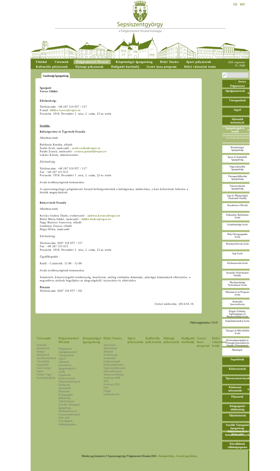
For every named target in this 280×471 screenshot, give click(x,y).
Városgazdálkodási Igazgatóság (237, 177)
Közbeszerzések (66, 378)
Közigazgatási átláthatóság (65, 396)
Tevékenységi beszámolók (110, 356)
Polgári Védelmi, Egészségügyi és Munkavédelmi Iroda (237, 314)
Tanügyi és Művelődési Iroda (237, 331)
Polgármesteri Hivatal (68, 340)
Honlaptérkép (166, 456)
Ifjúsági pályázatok (171, 340)
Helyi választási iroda (219, 341)
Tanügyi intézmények (43, 353)
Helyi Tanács (112, 338)
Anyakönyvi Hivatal (237, 205)
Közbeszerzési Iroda (237, 263)
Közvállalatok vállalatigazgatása (67, 422)
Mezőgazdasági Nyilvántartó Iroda (237, 283)
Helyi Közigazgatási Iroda (237, 235)
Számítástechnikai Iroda (237, 321)
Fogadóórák (64, 375)
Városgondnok (66, 355)
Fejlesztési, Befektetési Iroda (237, 216)
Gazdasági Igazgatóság (237, 137)
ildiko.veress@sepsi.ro (65, 110)
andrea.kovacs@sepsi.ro (104, 215)
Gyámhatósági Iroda (237, 224)
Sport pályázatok (135, 340)
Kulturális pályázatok (153, 340)
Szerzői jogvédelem (186, 456)
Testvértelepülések (46, 377)
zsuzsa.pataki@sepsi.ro (90, 151)
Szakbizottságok (111, 361)
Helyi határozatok (112, 371)
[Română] (236, 4)
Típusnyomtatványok (69, 381)
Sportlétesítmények (46, 358)
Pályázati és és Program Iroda (237, 293)
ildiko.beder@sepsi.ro (96, 219)
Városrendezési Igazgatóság (237, 187)
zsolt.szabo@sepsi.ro (86, 148)
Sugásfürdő (43, 364)
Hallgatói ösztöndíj (188, 340)
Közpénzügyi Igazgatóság (92, 340)
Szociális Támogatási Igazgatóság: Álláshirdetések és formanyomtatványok (69, 409)
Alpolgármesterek (67, 352)
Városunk (44, 338)
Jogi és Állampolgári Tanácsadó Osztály (237, 196)
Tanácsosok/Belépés (113, 374)
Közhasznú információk (64, 386)
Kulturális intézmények (43, 346)
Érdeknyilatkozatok (113, 364)
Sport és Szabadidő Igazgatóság (237, 158)
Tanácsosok (109, 345)
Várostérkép (43, 361)
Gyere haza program (203, 341)
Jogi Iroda (237, 253)
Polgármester (65, 348)
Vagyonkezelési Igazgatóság (237, 168)
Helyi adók (64, 417)
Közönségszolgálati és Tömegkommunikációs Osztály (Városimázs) (237, 343)
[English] (242, 4)
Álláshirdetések (66, 401)
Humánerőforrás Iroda (237, 243)
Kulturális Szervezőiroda (237, 303)
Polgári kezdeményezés (111, 392)
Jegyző (62, 358)
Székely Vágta (44, 374)
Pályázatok (64, 391)
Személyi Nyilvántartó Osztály (237, 274)
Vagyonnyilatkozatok (114, 368)
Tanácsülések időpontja (110, 350)
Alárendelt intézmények (64, 363)
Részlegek (237, 349)
